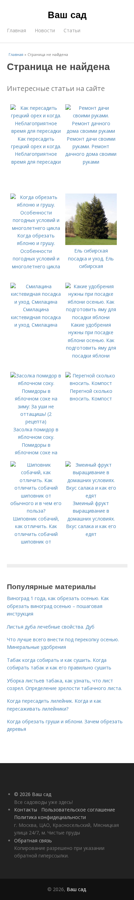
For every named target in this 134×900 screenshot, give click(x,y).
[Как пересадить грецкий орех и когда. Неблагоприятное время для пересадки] (36, 131)
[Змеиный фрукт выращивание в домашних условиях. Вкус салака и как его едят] (91, 495)
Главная (16, 30)
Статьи (72, 30)
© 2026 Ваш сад (32, 794)
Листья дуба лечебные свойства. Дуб (50, 626)
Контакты (25, 809)
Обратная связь (33, 840)
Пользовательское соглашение (78, 809)
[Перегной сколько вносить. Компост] (91, 383)
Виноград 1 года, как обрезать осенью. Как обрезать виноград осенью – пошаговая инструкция (58, 606)
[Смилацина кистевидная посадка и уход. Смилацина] (36, 302)
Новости (45, 30)
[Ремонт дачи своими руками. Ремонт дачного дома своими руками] (91, 131)
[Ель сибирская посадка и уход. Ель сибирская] (91, 243)
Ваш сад (67, 14)
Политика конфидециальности (50, 817)
